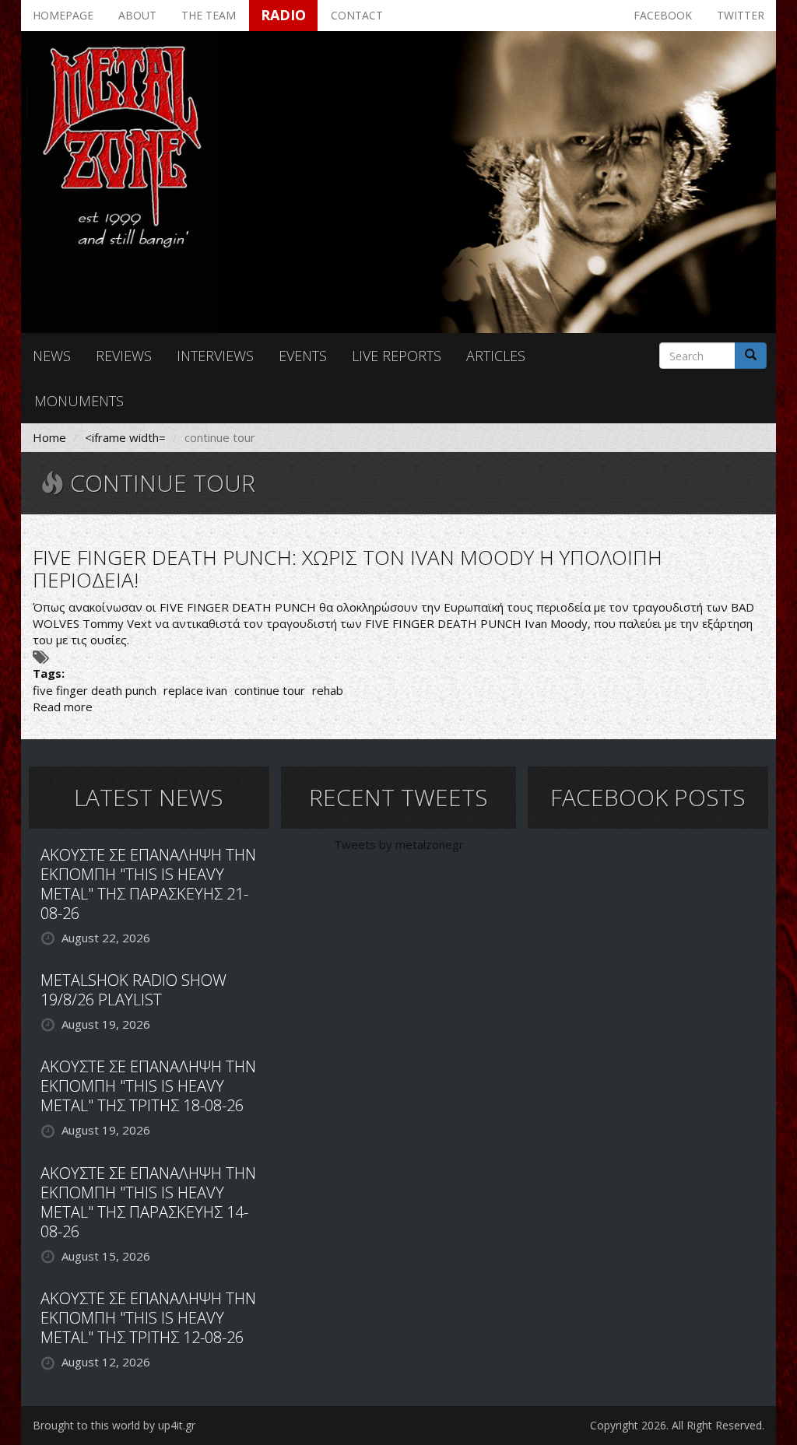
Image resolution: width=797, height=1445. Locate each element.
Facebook (663, 15)
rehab (327, 690)
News (52, 355)
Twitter (740, 15)
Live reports (396, 355)
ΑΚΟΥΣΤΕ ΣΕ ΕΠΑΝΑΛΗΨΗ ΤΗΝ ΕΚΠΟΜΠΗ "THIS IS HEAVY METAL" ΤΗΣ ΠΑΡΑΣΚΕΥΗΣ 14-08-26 (148, 1202)
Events (303, 355)
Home (49, 437)
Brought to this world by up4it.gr (114, 1425)
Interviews (215, 355)
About (137, 15)
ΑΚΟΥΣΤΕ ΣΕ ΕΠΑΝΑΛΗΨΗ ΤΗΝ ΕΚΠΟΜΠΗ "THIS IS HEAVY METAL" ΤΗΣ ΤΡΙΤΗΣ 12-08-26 (148, 1318)
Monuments (79, 400)
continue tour (269, 690)
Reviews (124, 355)
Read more (63, 706)
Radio (283, 14)
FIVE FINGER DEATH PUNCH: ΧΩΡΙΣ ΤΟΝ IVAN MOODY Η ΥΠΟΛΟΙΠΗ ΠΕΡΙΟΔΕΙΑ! (347, 568)
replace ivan (195, 690)
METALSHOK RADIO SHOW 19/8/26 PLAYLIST (133, 990)
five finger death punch (94, 690)
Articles (495, 355)
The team (208, 15)
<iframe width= (125, 437)
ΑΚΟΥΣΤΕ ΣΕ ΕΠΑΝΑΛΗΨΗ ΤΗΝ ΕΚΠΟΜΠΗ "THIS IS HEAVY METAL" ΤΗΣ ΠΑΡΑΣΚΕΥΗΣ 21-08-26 (148, 884)
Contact (357, 15)
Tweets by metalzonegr (399, 844)
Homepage (63, 15)
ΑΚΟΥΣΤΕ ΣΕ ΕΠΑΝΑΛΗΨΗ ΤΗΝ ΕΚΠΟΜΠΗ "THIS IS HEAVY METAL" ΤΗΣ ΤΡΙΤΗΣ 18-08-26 (148, 1086)
